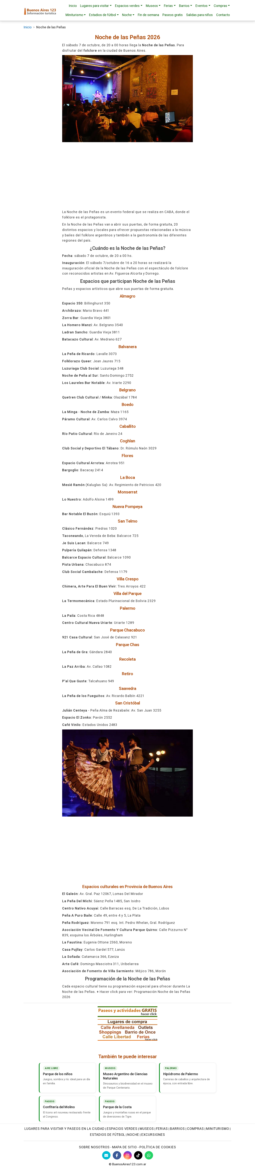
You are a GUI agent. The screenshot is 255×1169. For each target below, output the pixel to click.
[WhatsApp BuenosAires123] (149, 1155)
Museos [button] (152, 6)
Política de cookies (157, 1147)
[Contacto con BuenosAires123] (106, 1155)
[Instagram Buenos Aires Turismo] (127, 1155)
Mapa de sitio (124, 1147)
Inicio (73, 6)
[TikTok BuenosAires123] (138, 1155)
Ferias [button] (168, 6)
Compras (195, 1129)
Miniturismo (217, 1129)
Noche (133, 1135)
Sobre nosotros (94, 1147)
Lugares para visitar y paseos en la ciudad (64, 1129)
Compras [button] (220, 6)
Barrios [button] (184, 6)
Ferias (162, 1129)
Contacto (223, 15)
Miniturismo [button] (74, 15)
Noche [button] (127, 15)
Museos (147, 1129)
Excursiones (153, 1135)
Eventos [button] (201, 6)
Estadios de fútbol (107, 1135)
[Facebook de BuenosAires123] (117, 1155)
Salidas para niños (199, 15)
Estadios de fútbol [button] (102, 15)
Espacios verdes (122, 1129)
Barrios (177, 1129)
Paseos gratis (172, 15)
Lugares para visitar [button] (94, 6)
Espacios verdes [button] (127, 6)
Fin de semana (148, 15)
